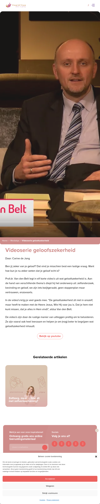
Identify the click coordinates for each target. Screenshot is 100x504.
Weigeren (50, 486)
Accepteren (50, 479)
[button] (96, 456)
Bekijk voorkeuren (50, 493)
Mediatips (14, 240)
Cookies (42, 500)
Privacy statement (53, 500)
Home (5, 240)
